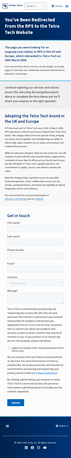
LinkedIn (39, 199)
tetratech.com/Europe (16, 199)
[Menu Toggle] (67, 6)
